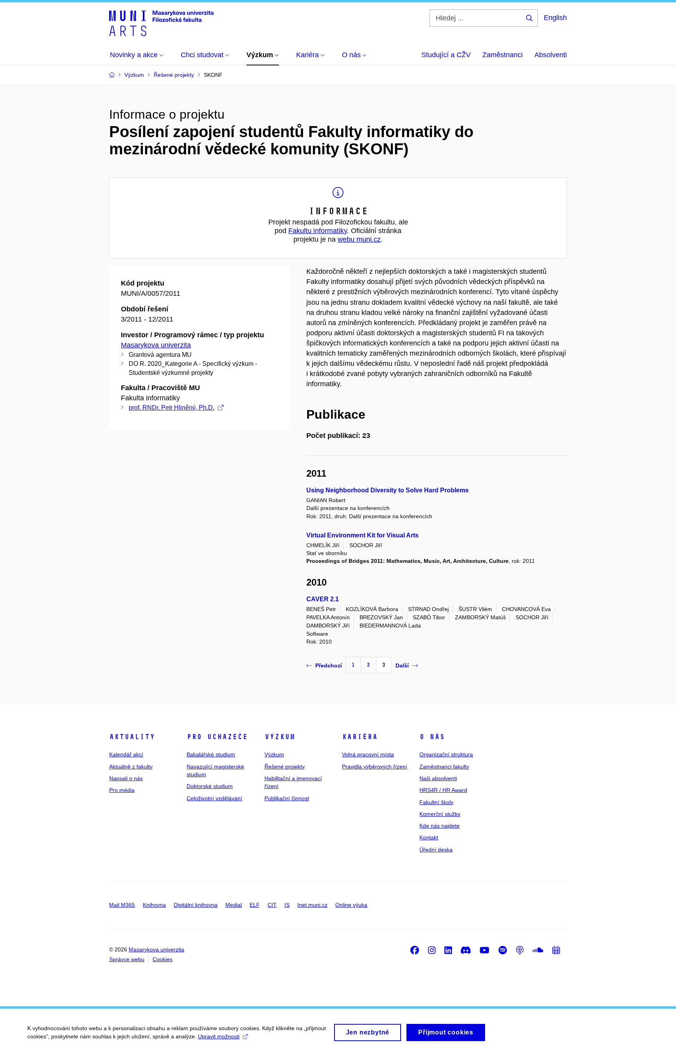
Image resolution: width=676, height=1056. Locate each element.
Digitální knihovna (196, 905)
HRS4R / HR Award (443, 790)
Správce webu (126, 959)
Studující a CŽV (446, 55)
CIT (272, 905)
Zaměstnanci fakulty (444, 766)
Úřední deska (436, 849)
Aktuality (132, 736)
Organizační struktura (446, 754)
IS (286, 905)
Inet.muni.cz (312, 905)
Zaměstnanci (502, 55)
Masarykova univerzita (156, 345)
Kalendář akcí (126, 754)
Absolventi (550, 55)
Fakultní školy (436, 802)
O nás (432, 736)
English (555, 18)
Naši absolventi (438, 778)
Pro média (122, 790)
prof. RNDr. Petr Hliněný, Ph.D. (171, 407)
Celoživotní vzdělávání (214, 798)
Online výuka (351, 905)
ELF (255, 905)
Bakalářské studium (211, 754)
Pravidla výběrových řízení (374, 766)
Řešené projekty (284, 766)
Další (402, 665)
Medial (233, 905)
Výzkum (279, 736)
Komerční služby (439, 814)
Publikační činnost (286, 798)
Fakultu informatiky (317, 231)
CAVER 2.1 (322, 599)
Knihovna (154, 905)
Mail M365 (122, 905)
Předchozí (328, 665)
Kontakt (428, 837)
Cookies (163, 959)
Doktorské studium (210, 786)
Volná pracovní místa (368, 754)
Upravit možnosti (218, 1036)
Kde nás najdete (439, 826)
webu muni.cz (359, 239)
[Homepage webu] (161, 22)
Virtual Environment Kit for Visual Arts (362, 535)
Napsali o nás (126, 778)
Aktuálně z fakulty (131, 766)
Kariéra (360, 736)
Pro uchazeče (217, 736)
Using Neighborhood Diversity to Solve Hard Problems (387, 490)
